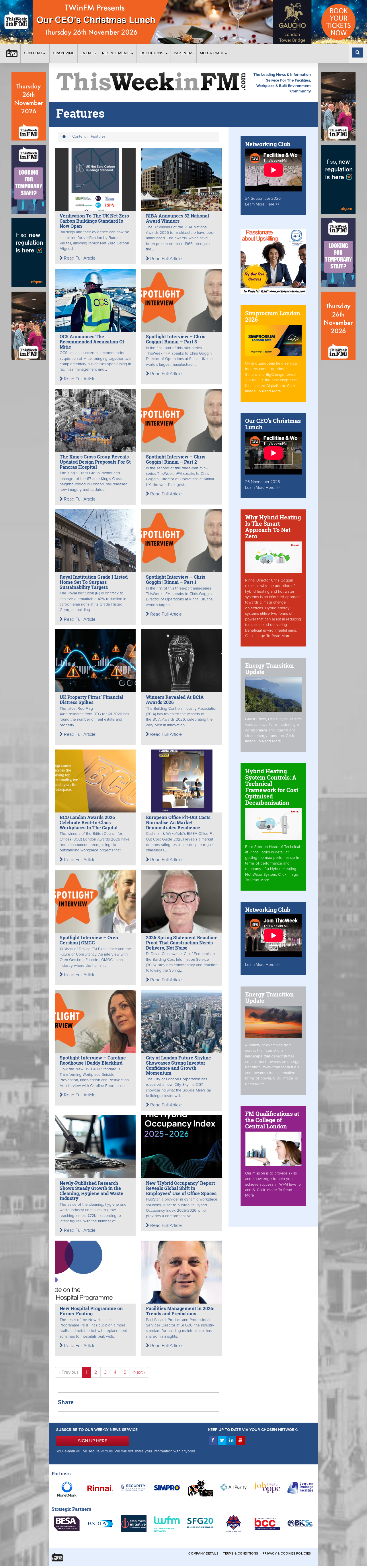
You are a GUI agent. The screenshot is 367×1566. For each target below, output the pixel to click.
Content (33, 53)
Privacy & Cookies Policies (287, 1553)
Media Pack (212, 53)
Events (88, 53)
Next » (139, 1372)
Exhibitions (152, 53)
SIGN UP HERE (92, 1441)
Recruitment (116, 53)
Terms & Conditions (240, 1553)
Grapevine (64, 53)
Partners (184, 53)
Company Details (203, 1553)
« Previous (69, 1372)
